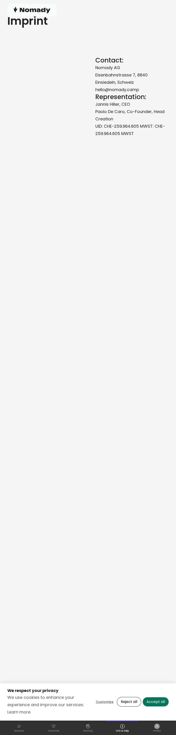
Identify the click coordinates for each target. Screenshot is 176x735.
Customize (104, 702)
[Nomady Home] (32, 10)
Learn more (18, 712)
